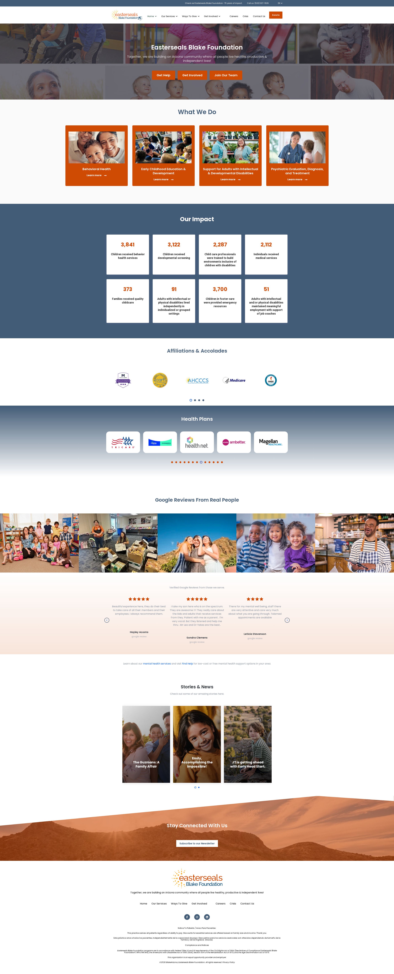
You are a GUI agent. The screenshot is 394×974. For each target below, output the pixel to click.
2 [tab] (195, 400)
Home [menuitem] (143, 903)
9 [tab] (205, 462)
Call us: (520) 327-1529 (258, 3)
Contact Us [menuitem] (247, 903)
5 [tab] (189, 462)
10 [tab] (209, 462)
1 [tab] (191, 400)
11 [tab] (214, 462)
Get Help (163, 75)
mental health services (157, 663)
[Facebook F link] (187, 917)
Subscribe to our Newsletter (197, 843)
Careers (234, 16)
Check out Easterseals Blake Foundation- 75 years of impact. (213, 3)
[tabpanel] (123, 380)
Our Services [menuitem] (159, 903)
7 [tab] (197, 462)
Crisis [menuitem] (233, 903)
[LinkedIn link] (207, 917)
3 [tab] (199, 400)
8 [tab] (201, 462)
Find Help (187, 663)
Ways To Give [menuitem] (179, 903)
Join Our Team (225, 75)
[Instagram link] (197, 917)
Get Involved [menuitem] (199, 903)
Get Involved (192, 75)
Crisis (245, 16)
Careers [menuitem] (220, 903)
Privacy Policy (228, 962)
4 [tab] (203, 400)
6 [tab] (193, 462)
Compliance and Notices (197, 945)
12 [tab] (218, 462)
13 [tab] (222, 462)
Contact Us (259, 16)
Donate (275, 15)
